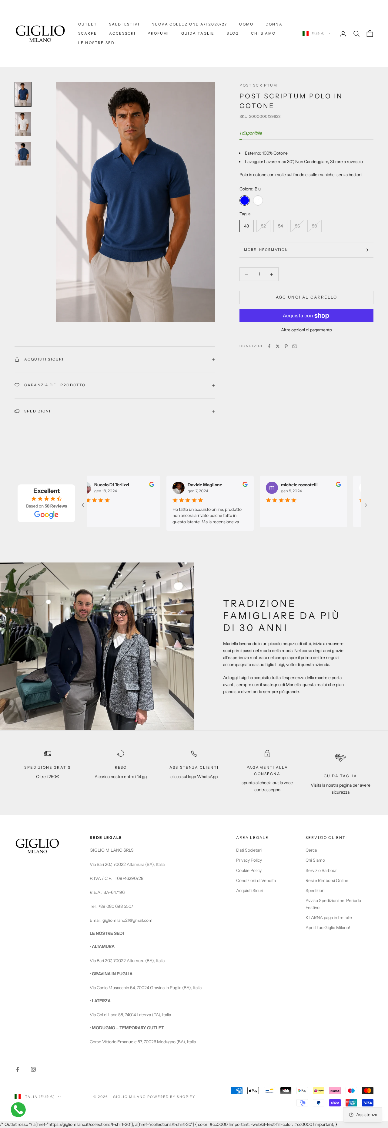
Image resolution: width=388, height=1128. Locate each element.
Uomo (246, 24)
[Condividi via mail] (294, 346)
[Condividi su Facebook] (269, 346)
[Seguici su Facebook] (18, 1069)
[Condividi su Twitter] (277, 346)
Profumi (158, 33)
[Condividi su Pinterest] (286, 346)
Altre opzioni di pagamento (306, 330)
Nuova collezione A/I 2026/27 (189, 24)
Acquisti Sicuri (249, 890)
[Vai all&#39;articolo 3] (23, 153)
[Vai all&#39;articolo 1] (23, 94)
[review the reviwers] (145, 484)
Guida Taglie (198, 33)
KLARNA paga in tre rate (329, 917)
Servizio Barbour (321, 870)
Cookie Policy (249, 870)
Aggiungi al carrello (306, 297)
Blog (232, 33)
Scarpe (87, 33)
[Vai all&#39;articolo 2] (23, 123)
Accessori (122, 33)
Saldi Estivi (124, 24)
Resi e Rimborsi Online (327, 880)
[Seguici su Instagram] (33, 1069)
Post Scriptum (258, 85)
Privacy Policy (249, 860)
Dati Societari (249, 850)
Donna (274, 24)
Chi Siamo (263, 33)
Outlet (87, 24)
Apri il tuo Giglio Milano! (328, 927)
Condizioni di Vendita (256, 880)
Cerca (311, 850)
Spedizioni (315, 890)
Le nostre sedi (97, 42)
